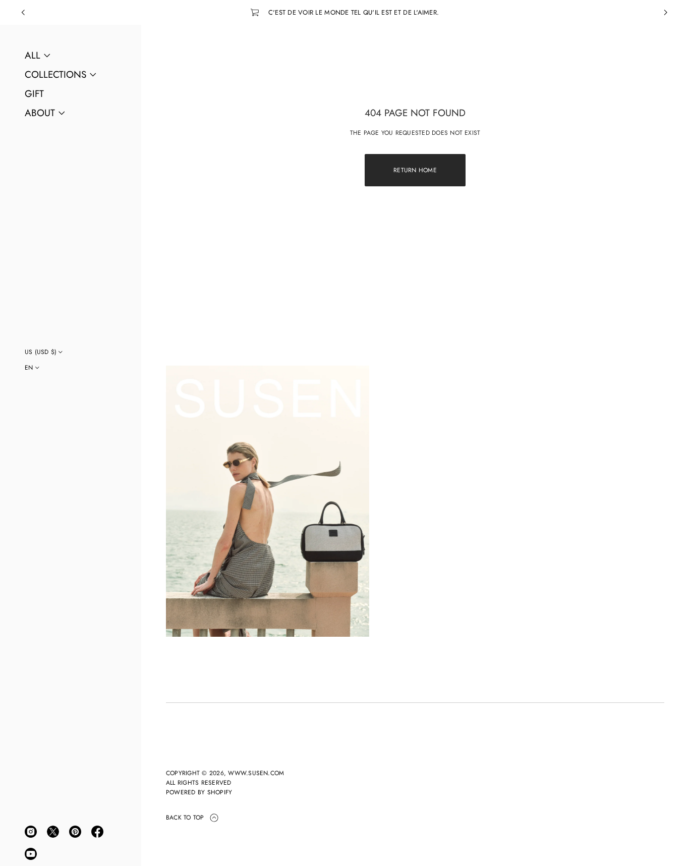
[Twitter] (53, 832)
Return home (415, 170)
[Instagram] (31, 832)
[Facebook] (97, 832)
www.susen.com (256, 773)
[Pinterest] (75, 832)
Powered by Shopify (199, 792)
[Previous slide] (23, 13)
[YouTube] (31, 854)
